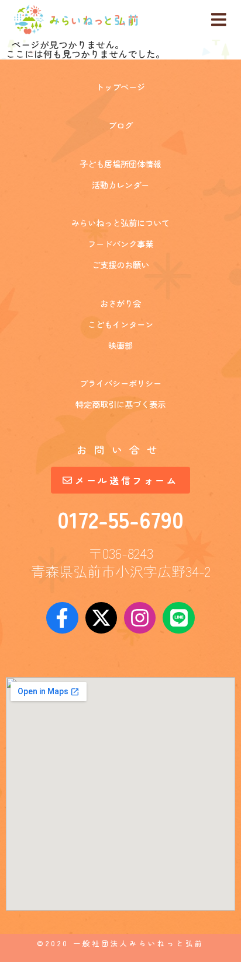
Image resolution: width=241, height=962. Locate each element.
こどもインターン (120, 324)
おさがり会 (120, 303)
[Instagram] (140, 618)
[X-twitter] (101, 618)
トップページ (120, 87)
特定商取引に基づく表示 (120, 404)
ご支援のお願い (120, 264)
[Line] (178, 618)
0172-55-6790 (120, 518)
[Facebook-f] (62, 618)
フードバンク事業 (120, 243)
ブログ (120, 125)
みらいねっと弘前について (120, 222)
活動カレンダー (120, 185)
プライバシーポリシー (120, 383)
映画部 (120, 345)
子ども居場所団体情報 (120, 164)
